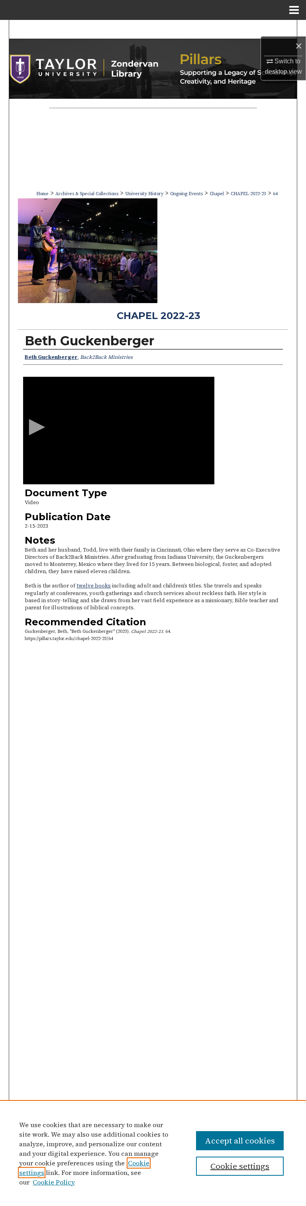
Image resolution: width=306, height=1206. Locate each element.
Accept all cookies (240, 1140)
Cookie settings (239, 1166)
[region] (153, 1153)
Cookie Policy (54, 1182)
